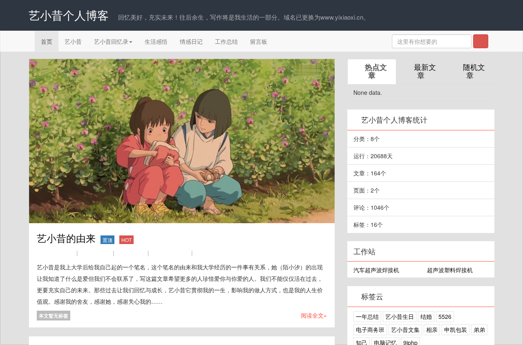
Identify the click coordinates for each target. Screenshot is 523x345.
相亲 (432, 329)
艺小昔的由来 (84, 238)
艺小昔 (73, 41)
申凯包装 (455, 329)
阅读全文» (314, 315)
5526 (444, 316)
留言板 (258, 41)
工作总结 (226, 41)
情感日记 (191, 41)
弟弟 (479, 329)
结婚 (426, 316)
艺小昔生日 (399, 316)
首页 (46, 41)
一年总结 (367, 316)
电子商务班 (370, 329)
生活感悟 (156, 41)
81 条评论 (176, 253)
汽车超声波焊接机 (376, 270)
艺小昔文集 (405, 329)
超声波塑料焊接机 (450, 270)
